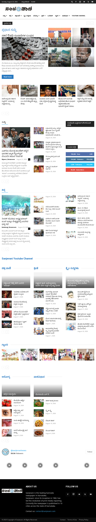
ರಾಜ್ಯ (50, 122)
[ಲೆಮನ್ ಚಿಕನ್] (39, 423)
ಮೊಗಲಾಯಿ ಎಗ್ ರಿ (42, 394)
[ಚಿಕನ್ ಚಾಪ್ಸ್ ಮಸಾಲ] (39, 403)
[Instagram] (80, 1)
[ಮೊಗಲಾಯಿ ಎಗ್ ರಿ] (48, 389)
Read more (8, 77)
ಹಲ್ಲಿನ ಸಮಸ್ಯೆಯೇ (10, 394)
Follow (89, 159)
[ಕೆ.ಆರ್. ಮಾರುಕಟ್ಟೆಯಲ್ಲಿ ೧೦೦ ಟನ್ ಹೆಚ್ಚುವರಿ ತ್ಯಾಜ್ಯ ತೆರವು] (29, 91)
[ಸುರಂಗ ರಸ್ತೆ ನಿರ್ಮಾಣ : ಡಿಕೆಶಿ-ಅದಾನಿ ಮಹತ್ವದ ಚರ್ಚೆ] (83, 37)
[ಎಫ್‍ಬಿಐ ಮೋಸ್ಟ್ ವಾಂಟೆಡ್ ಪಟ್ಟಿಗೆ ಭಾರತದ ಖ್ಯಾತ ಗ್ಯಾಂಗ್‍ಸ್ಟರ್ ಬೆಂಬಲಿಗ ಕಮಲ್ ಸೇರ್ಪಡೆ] (16, 137)
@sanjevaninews (18, 450)
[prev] (88, 23)
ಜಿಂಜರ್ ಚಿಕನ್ (50, 431)
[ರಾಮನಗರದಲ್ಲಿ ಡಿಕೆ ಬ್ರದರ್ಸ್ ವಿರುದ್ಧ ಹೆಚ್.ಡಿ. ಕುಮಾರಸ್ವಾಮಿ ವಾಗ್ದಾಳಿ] (83, 57)
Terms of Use (72, 520)
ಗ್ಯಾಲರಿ (56, 16)
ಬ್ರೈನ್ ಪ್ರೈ (49, 411)
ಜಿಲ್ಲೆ (10, 16)
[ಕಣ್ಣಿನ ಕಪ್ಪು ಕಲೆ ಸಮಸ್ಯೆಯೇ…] (7, 413)
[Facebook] (76, 1)
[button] (72, 2)
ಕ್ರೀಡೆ (43, 16)
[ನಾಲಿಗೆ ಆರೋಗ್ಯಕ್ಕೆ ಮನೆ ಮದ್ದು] (7, 433)
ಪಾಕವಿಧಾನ (65, 16)
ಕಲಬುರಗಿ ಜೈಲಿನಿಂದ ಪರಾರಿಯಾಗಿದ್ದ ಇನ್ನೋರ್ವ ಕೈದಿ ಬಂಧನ (85, 294)
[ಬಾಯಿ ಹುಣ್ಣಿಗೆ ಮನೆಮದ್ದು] (7, 423)
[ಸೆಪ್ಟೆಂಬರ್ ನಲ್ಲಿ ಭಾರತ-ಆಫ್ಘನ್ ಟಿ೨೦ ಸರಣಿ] (39, 311)
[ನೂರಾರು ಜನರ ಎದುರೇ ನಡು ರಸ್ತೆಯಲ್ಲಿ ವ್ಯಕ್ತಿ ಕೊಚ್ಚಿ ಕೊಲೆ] (48, 91)
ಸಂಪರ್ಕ (33, 2)
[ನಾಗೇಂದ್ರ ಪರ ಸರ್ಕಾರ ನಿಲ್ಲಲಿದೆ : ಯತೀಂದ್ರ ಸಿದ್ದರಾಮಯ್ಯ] (10, 91)
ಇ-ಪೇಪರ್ (50, 16)
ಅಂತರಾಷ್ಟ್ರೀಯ (31, 122)
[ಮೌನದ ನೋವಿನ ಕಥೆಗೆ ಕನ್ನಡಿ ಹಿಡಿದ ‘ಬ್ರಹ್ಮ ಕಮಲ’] (7, 314)
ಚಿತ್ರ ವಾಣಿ (17, 16)
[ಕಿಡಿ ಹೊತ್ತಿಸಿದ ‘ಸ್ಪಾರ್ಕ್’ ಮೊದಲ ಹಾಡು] (7, 324)
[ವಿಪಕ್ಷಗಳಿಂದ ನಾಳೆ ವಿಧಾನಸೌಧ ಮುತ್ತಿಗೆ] (59, 37)
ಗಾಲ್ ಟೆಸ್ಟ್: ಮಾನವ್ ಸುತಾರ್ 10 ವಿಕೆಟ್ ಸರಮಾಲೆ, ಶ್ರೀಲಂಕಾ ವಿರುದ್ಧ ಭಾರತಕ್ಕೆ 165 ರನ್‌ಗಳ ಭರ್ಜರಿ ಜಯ (54, 296)
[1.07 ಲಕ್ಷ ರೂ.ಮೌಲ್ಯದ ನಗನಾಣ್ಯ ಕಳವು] (71, 306)
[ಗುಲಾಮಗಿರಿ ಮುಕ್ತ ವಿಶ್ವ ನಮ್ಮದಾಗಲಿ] (71, 234)
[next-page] (7, 113)
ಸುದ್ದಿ (4, 122)
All (23, 122)
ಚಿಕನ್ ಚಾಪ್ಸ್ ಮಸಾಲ (52, 401)
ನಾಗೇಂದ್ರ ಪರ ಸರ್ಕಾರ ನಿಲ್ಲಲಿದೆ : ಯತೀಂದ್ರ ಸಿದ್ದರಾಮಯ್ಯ (9, 101)
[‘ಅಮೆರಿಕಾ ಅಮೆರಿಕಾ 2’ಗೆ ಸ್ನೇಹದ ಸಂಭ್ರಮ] (7, 294)
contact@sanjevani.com (45, 511)
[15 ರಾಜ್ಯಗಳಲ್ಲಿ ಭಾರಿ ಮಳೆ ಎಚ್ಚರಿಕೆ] (39, 158)
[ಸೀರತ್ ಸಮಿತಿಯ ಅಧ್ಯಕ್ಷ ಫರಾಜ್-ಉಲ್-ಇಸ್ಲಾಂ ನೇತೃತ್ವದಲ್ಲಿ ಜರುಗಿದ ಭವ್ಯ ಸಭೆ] (16, 205)
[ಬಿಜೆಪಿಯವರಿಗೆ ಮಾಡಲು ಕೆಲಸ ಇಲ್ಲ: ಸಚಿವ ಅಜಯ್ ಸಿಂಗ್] (39, 209)
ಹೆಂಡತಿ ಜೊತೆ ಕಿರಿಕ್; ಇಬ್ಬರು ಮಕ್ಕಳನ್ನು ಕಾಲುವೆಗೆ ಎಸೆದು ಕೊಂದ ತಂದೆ (86, 326)
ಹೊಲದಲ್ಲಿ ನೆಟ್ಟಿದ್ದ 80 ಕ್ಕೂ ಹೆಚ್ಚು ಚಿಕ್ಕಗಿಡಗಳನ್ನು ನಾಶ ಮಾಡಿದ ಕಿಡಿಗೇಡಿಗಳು (78, 283)
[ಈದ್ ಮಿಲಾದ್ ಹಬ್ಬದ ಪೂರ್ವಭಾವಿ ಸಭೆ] (39, 232)
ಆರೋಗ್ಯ (35, 16)
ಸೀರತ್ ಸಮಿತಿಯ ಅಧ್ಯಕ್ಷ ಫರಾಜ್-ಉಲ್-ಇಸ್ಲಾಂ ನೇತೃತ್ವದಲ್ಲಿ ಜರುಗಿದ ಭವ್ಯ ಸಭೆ (15, 221)
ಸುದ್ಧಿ (4, 16)
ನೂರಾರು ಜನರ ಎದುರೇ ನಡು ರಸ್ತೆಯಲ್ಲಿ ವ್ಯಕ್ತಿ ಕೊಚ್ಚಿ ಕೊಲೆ (48, 101)
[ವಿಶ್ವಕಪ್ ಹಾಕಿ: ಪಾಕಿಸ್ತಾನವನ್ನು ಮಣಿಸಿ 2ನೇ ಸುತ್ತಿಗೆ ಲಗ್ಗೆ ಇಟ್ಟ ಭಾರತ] (48, 280)
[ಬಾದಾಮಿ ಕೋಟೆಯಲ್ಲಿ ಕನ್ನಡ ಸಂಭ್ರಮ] (7, 304)
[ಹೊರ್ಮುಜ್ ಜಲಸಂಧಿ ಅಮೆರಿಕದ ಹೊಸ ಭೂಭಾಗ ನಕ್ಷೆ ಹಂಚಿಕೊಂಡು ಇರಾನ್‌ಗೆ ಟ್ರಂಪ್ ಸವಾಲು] (66, 91)
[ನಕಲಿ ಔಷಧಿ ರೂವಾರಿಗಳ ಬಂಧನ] (25, 48)
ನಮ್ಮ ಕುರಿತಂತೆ (25, 2)
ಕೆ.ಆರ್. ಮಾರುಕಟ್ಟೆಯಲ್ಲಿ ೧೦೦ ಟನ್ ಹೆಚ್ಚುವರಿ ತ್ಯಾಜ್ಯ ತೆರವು (29, 101)
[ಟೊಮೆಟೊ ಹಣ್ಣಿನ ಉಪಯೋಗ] (7, 403)
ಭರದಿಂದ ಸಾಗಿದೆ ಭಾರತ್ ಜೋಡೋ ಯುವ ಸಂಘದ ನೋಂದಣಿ (53, 221)
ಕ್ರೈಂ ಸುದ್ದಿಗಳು (27, 16)
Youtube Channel (78, 16)
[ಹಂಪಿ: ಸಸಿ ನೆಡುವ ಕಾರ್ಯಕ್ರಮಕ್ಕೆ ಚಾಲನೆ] (71, 210)
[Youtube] (92, 1)
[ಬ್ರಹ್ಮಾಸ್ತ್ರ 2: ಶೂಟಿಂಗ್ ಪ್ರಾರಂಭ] (39, 168)
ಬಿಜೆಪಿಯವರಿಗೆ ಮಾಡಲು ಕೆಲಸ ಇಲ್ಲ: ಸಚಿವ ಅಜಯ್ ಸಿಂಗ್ (34, 23)
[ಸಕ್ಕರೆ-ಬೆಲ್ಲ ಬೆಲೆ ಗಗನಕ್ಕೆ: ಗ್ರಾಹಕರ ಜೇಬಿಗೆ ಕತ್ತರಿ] (85, 91)
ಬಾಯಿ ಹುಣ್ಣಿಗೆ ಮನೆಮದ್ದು (21, 420)
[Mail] (84, 1)
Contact (63, 520)
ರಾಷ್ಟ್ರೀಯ (43, 122)
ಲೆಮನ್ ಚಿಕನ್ (50, 421)
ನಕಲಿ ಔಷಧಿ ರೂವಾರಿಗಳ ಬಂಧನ (18, 35)
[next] (92, 23)
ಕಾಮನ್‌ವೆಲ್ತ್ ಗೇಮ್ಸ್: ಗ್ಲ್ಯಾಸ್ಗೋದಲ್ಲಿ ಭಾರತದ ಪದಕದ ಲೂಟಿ (52, 331)
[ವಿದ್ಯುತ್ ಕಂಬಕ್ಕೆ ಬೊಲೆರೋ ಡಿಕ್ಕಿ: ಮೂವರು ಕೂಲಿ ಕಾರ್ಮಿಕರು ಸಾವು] (59, 57)
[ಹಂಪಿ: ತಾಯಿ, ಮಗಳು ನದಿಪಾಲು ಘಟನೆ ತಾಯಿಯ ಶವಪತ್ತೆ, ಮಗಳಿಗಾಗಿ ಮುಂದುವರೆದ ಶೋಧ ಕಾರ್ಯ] (71, 220)
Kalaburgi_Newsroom (9, 227)
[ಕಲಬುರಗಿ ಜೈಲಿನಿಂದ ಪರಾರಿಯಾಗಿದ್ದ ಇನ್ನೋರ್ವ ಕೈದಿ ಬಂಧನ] (71, 294)
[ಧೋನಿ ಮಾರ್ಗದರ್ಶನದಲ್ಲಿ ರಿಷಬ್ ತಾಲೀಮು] (39, 321)
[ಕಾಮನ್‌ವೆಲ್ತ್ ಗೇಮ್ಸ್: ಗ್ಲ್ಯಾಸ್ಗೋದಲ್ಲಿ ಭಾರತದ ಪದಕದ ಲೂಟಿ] (39, 331)
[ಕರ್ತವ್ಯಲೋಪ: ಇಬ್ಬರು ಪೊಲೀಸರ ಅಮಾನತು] (71, 316)
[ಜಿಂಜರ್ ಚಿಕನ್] (39, 433)
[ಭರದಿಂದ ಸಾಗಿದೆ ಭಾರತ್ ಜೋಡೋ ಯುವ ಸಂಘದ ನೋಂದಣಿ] (39, 221)
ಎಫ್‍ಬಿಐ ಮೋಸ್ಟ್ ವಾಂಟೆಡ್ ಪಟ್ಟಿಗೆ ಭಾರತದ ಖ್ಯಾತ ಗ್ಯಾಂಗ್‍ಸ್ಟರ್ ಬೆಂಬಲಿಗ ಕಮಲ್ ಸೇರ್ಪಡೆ (15, 153)
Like (91, 154)
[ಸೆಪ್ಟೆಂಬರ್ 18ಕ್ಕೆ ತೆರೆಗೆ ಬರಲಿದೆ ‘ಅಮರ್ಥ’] (16, 280)
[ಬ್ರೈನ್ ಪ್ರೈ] (39, 413)
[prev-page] (3, 113)
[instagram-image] (9, 465)
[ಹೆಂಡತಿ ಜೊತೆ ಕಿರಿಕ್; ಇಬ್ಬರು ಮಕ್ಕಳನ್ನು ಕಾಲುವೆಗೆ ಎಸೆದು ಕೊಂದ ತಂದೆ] (71, 326)
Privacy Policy (83, 520)
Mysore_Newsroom (8, 159)
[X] (88, 1)
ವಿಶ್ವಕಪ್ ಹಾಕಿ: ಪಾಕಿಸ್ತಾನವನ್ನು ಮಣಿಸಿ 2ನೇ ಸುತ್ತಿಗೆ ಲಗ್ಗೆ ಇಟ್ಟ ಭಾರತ (48, 284)
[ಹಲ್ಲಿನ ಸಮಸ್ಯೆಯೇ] (16, 389)
